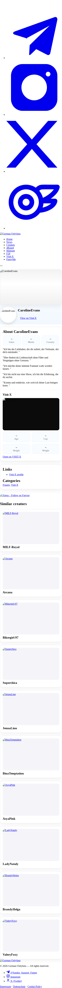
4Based (10, 247)
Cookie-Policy (35, 986)
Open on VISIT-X (12, 456)
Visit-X (10, 256)
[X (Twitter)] (34, 171)
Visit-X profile (16, 474)
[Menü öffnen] (1, 265)
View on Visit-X (28, 318)
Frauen (6, 485)
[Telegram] (34, 57)
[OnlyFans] (34, 228)
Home (9, 239)
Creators (10, 245)
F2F (8, 253)
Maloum (10, 250)
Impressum (5, 986)
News (9, 242)
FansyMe (11, 259)
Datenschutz (19, 986)
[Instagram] (34, 114)
